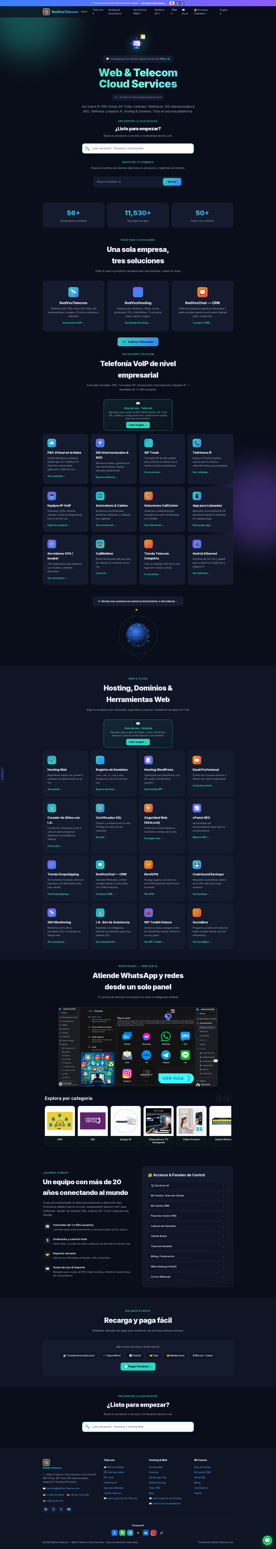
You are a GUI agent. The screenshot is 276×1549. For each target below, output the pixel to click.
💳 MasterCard (175, 1355)
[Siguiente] (227, 1098)
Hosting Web (156, 1467)
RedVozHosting (157, 1482)
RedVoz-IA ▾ (160, 11)
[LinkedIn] (146, 1533)
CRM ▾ (174, 11)
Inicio (84, 11)
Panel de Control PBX (187, 1215)
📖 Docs (185, 11)
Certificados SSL (158, 1477)
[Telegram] (130, 1533)
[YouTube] (69, 1509)
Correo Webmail (187, 1276)
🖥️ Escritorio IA (187, 1185)
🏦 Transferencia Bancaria (78, 1355)
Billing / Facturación (187, 1256)
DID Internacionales (114, 1472)
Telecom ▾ (98, 11)
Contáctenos (201, 1487)
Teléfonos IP (110, 1482)
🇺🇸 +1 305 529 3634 (53, 1495)
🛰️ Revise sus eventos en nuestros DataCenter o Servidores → (138, 601)
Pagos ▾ (223, 11)
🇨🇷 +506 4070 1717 (53, 1501)
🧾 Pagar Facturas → (138, 1366)
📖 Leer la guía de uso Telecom (120, 1498)
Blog (151, 1493)
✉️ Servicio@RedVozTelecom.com (61, 1488)
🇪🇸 (171, 3)
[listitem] (60, 1126)
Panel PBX (199, 1477)
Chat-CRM (154, 1487)
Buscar (172, 181)
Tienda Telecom (112, 1493)
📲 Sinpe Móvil (112, 1355)
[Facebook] (46, 1509)
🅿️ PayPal (135, 1355)
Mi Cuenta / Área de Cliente (187, 1195)
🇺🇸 (177, 3)
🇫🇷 (182, 3)
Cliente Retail (187, 1236)
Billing (197, 1482)
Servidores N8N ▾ (140, 11)
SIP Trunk (109, 1477)
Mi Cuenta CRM (187, 1205)
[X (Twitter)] (61, 1509)
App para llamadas (113, 1487)
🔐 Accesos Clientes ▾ (201, 11)
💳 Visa (154, 1355)
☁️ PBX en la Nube (114, 1467)
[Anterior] (219, 1098)
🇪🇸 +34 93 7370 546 (78, 1495)
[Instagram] (53, 1509)
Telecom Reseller (187, 1246)
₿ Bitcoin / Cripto (203, 1355)
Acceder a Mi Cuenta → (154, 3)
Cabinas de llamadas (187, 1226)
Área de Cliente (202, 1467)
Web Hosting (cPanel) (187, 1266)
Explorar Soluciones (141, 341)
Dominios (154, 1472)
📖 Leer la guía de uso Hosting (165, 1498)
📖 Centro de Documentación (165, 1503)
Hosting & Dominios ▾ (115, 11)
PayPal (197, 1493)
